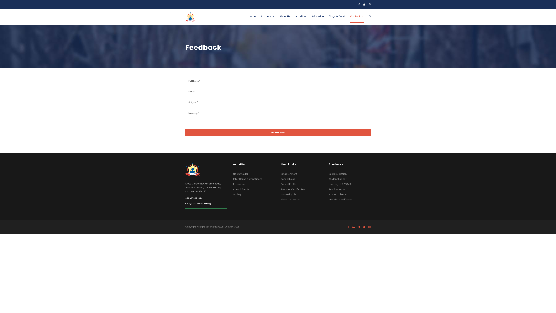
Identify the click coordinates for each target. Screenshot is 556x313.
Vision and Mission (291, 199)
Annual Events (241, 189)
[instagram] (370, 4)
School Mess (288, 179)
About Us (284, 16)
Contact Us (357, 16)
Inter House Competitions (247, 179)
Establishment (289, 174)
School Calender (338, 194)
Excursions (239, 184)
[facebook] (359, 4)
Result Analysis (337, 189)
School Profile (288, 184)
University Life (288, 194)
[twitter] (364, 227)
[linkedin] (353, 227)
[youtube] (364, 4)
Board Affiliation (338, 174)
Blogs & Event (337, 16)
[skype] (359, 227)
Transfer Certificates (293, 189)
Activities (300, 16)
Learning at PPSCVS (340, 184)
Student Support (338, 179)
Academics (267, 16)
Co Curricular (240, 174)
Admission (317, 16)
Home (252, 16)
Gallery (237, 194)
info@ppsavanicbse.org (198, 203)
